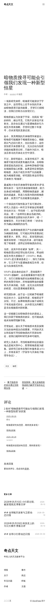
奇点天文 (8, 4)
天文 (7, 366)
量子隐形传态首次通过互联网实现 (11, 385)
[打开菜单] (43, 4)
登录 (27, 468)
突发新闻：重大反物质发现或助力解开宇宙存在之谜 (33, 385)
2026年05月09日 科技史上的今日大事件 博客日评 (19, 524)
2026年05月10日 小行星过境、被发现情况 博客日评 (20, 503)
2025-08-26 (11, 416)
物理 (20, 94)
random (13, 94)
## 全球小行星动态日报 (17, 534)
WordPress (36, 600)
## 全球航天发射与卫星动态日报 (18, 514)
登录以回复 (11, 430)
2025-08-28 (11, 437)
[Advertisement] (24, 42)
